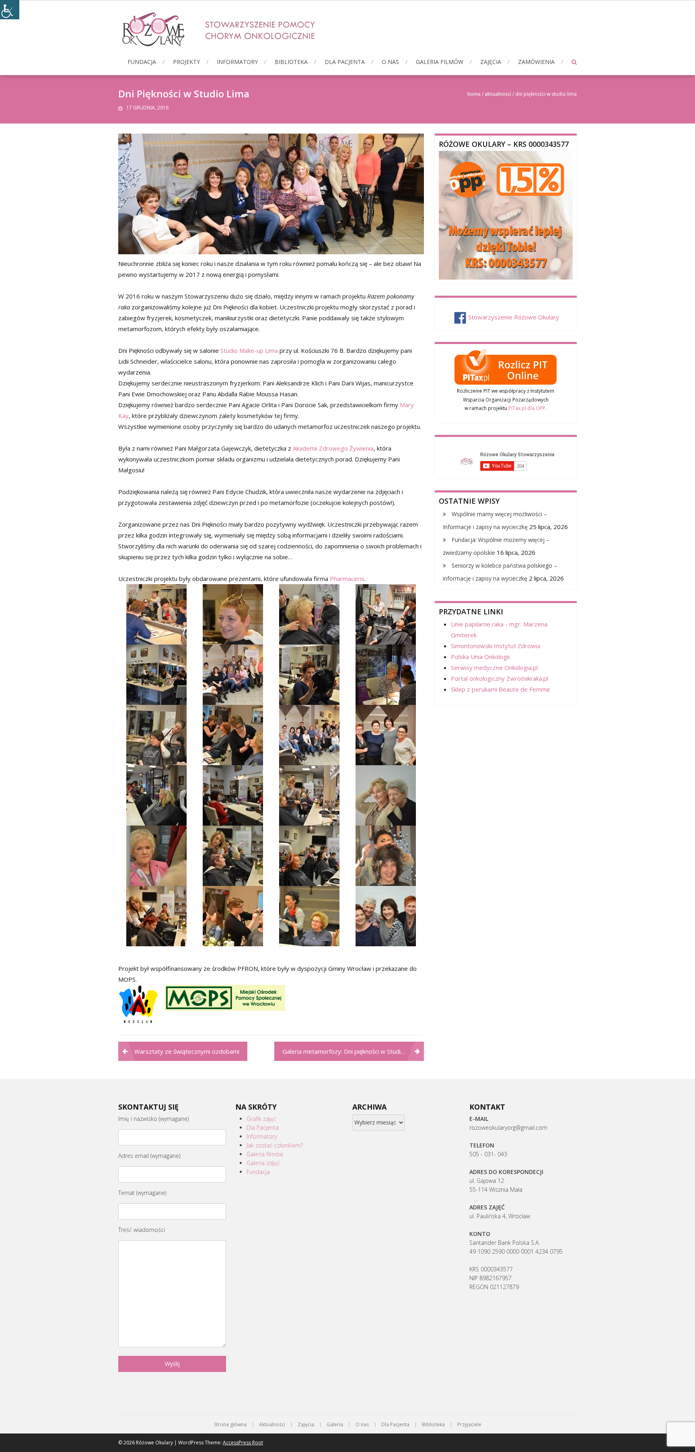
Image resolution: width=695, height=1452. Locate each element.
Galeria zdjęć (263, 1163)
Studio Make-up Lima (249, 350)
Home (474, 94)
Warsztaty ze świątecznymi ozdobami (186, 1051)
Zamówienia (536, 62)
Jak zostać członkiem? (275, 1145)
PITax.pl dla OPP (526, 408)
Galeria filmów (439, 62)
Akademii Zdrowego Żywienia (333, 448)
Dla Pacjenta (345, 62)
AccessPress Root (243, 1442)
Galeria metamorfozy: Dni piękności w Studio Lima (350, 1051)
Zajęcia (490, 62)
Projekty (186, 62)
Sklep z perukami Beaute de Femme (500, 689)
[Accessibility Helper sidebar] (9, 9)
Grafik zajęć (261, 1118)
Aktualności (498, 94)
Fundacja (141, 62)
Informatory (237, 62)
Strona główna (230, 1424)
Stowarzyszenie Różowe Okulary (513, 317)
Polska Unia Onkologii (480, 657)
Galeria (335, 1424)
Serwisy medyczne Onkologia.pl (494, 667)
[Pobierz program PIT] (505, 366)
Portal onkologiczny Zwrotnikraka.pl (499, 678)
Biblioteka (291, 62)
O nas (390, 62)
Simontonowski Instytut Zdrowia (495, 646)
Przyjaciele (469, 1424)
